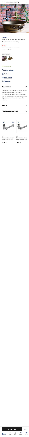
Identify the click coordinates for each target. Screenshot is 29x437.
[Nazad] (2, 2)
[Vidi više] (26, 2)
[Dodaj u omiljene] (13, 122)
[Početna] (4, 434)
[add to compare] (4, 122)
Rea (2, 136)
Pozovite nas (7, 81)
